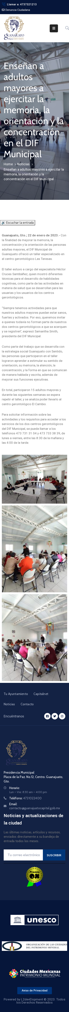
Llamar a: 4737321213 (22, 4)
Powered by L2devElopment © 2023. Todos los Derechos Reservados (34, 1000)
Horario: (14, 788)
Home (8, 164)
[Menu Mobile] (54, 28)
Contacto (27, 704)
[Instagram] (62, 716)
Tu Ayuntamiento (16, 694)
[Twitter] (55, 716)
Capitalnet (40, 694)
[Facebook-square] (47, 716)
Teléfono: (25, 798)
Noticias (23, 164)
